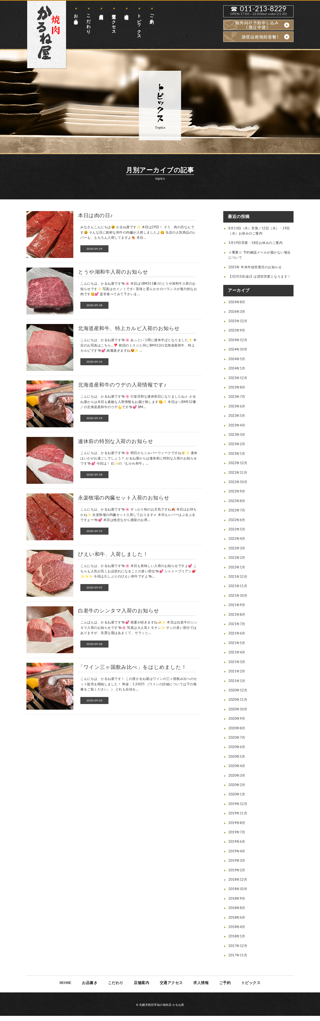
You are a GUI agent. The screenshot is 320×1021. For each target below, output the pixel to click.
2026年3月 (236, 311)
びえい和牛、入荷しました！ (113, 554)
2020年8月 (236, 728)
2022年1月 (236, 567)
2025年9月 (236, 330)
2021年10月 (237, 595)
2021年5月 (236, 643)
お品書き (76, 16)
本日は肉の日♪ (95, 215)
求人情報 (126, 12)
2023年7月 (236, 397)
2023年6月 (236, 406)
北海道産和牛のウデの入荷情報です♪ (122, 385)
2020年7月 (236, 737)
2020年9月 (236, 718)
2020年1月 (236, 794)
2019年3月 (236, 860)
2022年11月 (237, 472)
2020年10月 (237, 709)
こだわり (88, 21)
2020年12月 (237, 690)
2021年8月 (236, 614)
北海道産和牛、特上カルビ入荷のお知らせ (129, 328)
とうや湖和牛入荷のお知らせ (113, 272)
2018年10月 (237, 889)
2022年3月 (236, 548)
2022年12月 (237, 463)
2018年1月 (236, 936)
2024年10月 (237, 349)
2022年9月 (236, 491)
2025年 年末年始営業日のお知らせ (255, 267)
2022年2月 (236, 557)
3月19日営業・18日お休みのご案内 (255, 243)
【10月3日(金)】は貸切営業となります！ (259, 276)
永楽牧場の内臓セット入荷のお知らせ (124, 497)
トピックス (139, 24)
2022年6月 (236, 520)
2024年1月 (236, 368)
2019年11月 (237, 813)
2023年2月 (236, 444)
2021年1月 (236, 681)
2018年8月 (236, 908)
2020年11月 (237, 699)
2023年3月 (236, 434)
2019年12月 (237, 804)
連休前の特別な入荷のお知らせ (115, 441)
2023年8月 (236, 387)
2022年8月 (236, 501)
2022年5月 (236, 529)
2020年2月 (236, 785)
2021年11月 (237, 586)
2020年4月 (236, 766)
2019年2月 (236, 870)
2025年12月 (237, 321)
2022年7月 (236, 510)
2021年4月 (236, 652)
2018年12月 (237, 879)
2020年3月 (236, 775)
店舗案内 (101, 12)
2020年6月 (236, 747)
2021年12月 (237, 576)
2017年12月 (237, 946)
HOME (66, 983)
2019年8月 (236, 823)
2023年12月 (237, 378)
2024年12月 (237, 340)
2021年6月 (236, 633)
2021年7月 (236, 624)
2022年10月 (237, 482)
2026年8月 (236, 302)
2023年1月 (236, 453)
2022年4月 (236, 538)
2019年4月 (236, 851)
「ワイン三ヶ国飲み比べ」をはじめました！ (132, 667)
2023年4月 (236, 425)
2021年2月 (236, 671)
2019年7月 (236, 832)
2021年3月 (236, 662)
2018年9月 (236, 898)
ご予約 (151, 14)
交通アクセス (114, 22)
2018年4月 (236, 927)
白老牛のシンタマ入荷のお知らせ (118, 610)
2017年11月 (237, 955)
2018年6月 (236, 917)
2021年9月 (236, 605)
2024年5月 (236, 359)
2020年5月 (236, 756)
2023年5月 (236, 415)
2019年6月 (236, 841)
